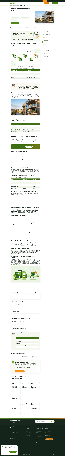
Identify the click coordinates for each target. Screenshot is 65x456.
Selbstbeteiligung (31, 201)
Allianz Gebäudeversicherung (15, 383)
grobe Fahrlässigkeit (24, 164)
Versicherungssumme (14, 253)
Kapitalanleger (46, 40)
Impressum (46, 428)
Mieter (29, 142)
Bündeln (45, 43)
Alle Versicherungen (38, 445)
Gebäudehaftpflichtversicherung (15, 413)
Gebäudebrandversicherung (34, 408)
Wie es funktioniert (28, 371)
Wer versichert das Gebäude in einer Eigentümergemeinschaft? (21, 318)
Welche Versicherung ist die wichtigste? (18, 301)
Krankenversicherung (28, 431)
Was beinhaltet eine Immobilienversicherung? (19, 328)
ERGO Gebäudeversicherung (25, 392)
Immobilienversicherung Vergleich (48, 34)
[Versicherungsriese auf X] (14, 438)
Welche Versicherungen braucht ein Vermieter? (19, 325)
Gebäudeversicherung (16, 5)
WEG (44, 41)
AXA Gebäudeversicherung (25, 383)
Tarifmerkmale (46, 53)
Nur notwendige (5, 451)
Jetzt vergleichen (54, 3)
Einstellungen (3, 453)
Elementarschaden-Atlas (25, 404)
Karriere (37, 443)
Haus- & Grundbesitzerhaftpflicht (16, 129)
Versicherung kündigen (39, 433)
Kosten (45, 46)
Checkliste (45, 44)
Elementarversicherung (14, 127)
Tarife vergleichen (14, 22)
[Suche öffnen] (50, 3)
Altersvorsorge (28, 435)
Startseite (11, 5)
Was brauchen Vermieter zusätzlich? (17, 304)
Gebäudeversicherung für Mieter (25, 413)
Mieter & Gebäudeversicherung (35, 356)
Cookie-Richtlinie (47, 431)
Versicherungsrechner (39, 436)
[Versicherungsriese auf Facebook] (11, 438)
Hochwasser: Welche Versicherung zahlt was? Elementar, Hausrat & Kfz (19, 452)
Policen (31, 33)
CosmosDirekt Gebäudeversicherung (15, 387)
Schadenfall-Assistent (38, 435)
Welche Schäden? (46, 56)
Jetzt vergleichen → (29, 146)
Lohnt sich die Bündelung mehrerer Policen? (18, 321)
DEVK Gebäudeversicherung (34, 387)
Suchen (53, 421)
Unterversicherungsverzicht (25, 242)
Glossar (37, 442)
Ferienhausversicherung (15, 408)
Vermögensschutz (46, 50)
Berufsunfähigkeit (28, 432)
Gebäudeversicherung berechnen (15, 398)
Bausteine (45, 37)
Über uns (37, 439)
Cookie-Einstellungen (52, 454)
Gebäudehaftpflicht (25, 356)
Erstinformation (47, 432)
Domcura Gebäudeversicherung (15, 392)
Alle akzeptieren (13, 451)
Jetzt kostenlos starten (20, 371)
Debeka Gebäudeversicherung (25, 387)
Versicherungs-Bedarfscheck (39, 428)
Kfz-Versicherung (28, 428)
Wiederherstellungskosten (16, 264)
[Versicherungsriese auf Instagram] (12, 438)
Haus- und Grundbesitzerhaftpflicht (17, 141)
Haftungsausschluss (48, 435)
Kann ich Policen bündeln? (16, 311)
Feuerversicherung (25, 408)
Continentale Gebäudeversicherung (34, 383)
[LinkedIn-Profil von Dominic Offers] (21, 332)
